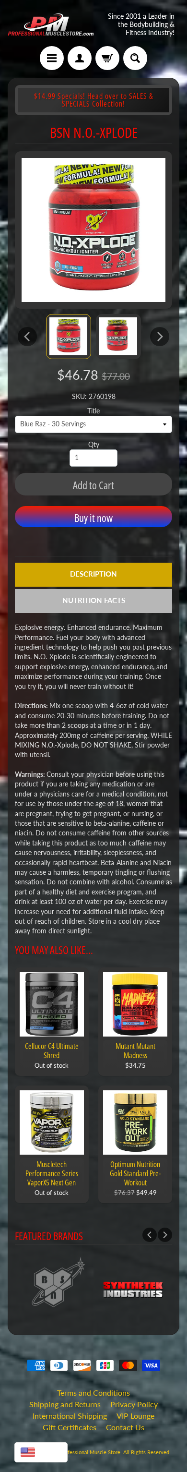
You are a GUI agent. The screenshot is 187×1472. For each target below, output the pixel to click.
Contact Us (125, 1427)
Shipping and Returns (65, 1404)
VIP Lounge (135, 1415)
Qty (93, 444)
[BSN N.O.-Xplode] (68, 336)
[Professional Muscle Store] (51, 24)
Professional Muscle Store (89, 1452)
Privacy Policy (134, 1404)
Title (93, 411)
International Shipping (70, 1415)
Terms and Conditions (93, 1392)
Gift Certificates (69, 1427)
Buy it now (93, 517)
